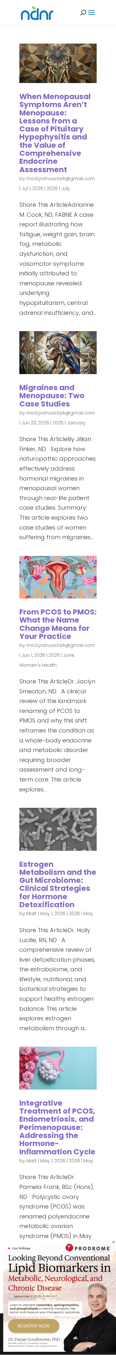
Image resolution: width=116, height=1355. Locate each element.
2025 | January (69, 423)
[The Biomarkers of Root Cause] (59, 1350)
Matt (31, 913)
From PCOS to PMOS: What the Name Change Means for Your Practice (58, 624)
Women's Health (38, 665)
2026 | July (58, 188)
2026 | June (61, 655)
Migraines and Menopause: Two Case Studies (51, 395)
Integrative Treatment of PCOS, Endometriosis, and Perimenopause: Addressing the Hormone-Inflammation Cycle (57, 1127)
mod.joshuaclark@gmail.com (60, 178)
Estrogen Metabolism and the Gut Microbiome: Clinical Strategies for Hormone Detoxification (57, 884)
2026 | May (81, 913)
